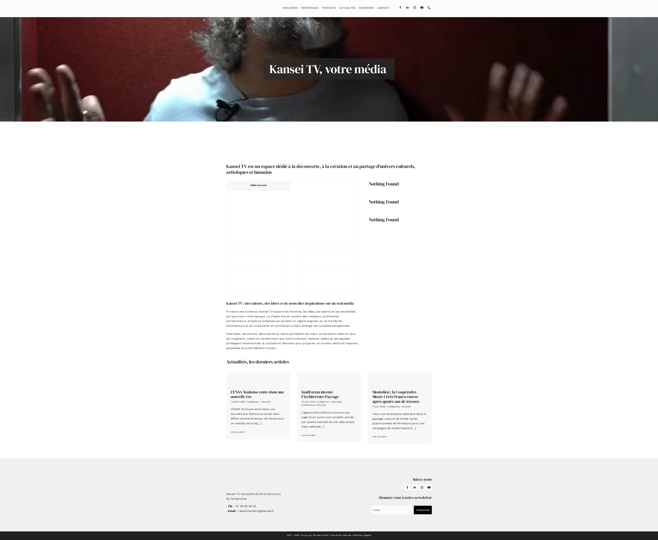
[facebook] (400, 7)
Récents (266, 401)
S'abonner (423, 510)
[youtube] (422, 7)
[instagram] (414, 7)
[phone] (429, 7)
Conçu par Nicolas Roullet (314, 535)
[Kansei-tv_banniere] (329, 131)
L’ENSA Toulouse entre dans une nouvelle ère (257, 394)
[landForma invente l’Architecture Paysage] (329, 379)
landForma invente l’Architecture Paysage (320, 394)
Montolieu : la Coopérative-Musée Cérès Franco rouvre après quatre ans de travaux (395, 396)
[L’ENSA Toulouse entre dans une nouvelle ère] (258, 379)
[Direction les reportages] (293, 213)
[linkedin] (407, 7)
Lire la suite (237, 432)
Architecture (308, 405)
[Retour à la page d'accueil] (243, 6)
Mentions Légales (362, 535)
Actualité (337, 401)
